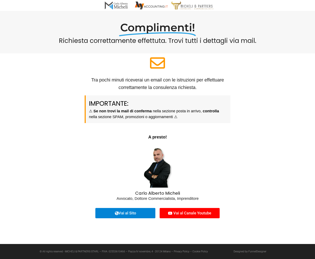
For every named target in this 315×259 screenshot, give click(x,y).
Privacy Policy (181, 251)
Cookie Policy (200, 251)
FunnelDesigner (257, 251)
